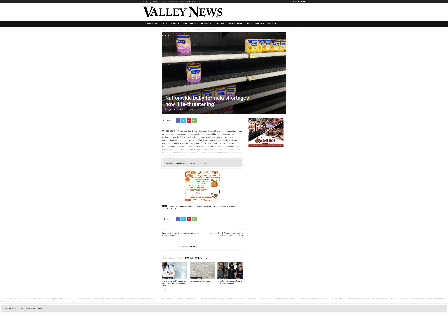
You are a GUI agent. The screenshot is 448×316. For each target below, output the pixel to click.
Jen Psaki (199, 206)
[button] (300, 24)
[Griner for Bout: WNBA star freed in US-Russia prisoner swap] (230, 270)
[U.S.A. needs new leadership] (202, 270)
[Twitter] (298, 1)
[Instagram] (296, 1)
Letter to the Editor (195, 278)
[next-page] (166, 290)
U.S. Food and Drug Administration (224, 206)
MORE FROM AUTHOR (196, 257)
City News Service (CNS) (175, 110)
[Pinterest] (189, 120)
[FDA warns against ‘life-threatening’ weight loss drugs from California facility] (174, 270)
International (222, 278)
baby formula (173, 206)
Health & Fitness (167, 278)
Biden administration (186, 206)
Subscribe (169, 163)
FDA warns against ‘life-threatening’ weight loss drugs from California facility (174, 283)
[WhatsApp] (194, 120)
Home (164, 29)
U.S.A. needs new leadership (200, 281)
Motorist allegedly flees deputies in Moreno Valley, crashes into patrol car (226, 234)
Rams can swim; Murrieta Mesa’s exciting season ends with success (180, 234)
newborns (207, 206)
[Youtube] (304, 1)
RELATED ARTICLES (172, 257)
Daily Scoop (172, 29)
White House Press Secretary (172, 209)
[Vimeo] (301, 1)
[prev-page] (163, 290)
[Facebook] (293, 1)
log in (178, 163)
